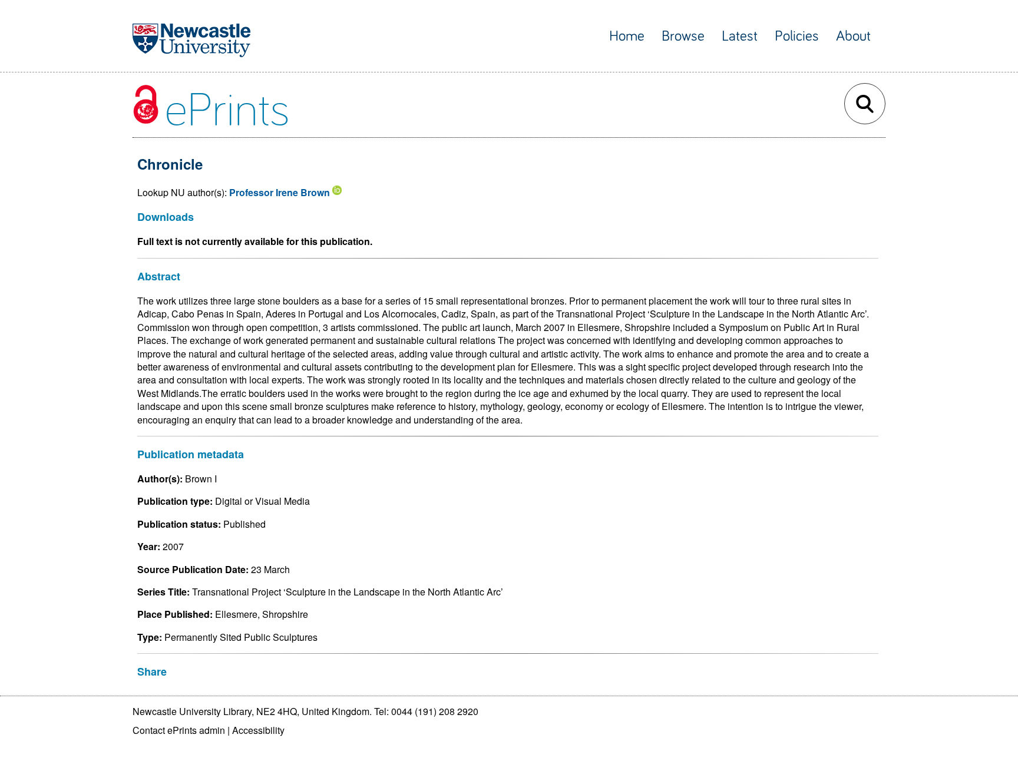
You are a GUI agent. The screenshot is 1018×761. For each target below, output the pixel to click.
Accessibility (258, 730)
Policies (797, 36)
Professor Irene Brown (279, 192)
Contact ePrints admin (179, 730)
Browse (683, 36)
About (853, 36)
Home (626, 36)
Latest (740, 36)
